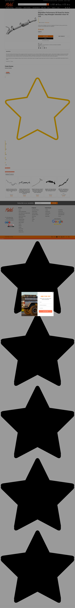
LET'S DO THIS (45, 311)
